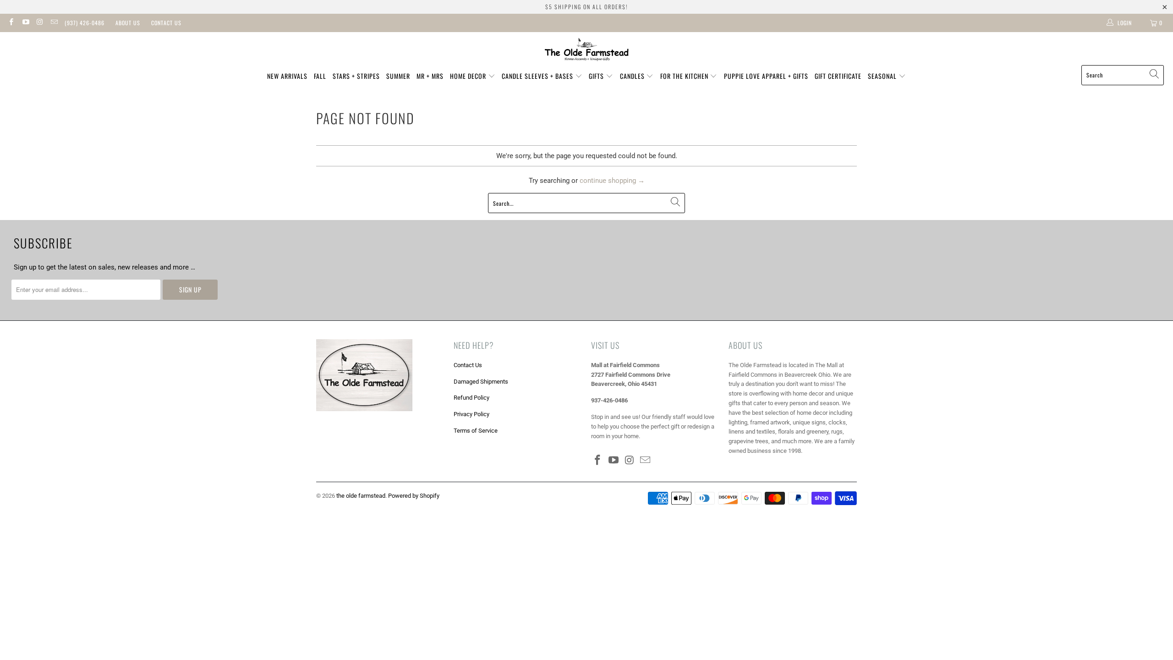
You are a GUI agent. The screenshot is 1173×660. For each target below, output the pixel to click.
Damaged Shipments (481, 381)
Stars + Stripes (356, 76)
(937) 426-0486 (84, 23)
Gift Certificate (838, 76)
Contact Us (166, 23)
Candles (633, 76)
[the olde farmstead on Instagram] (40, 23)
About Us (127, 23)
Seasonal (883, 76)
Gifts (597, 76)
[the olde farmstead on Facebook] (11, 23)
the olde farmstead (360, 495)
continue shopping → (612, 180)
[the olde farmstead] (587, 51)
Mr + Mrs (430, 76)
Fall (320, 76)
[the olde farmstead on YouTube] (25, 23)
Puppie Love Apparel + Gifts (766, 76)
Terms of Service (476, 430)
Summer (398, 76)
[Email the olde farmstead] (54, 23)
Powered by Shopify (413, 495)
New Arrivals (287, 76)
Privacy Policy (471, 414)
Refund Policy (471, 397)
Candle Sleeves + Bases (538, 76)
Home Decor (469, 76)
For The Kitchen (685, 76)
